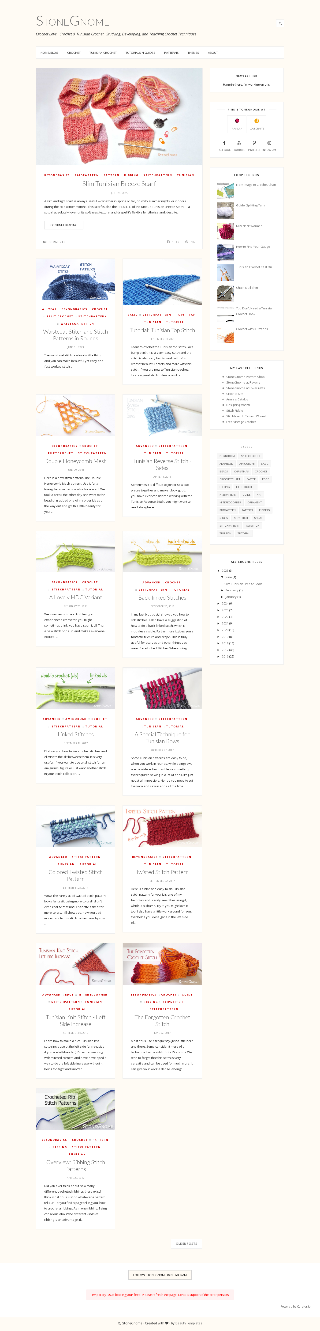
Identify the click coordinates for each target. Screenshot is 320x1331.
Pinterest (254, 150)
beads (224, 471)
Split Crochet (60, 316)
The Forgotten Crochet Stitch (162, 1020)
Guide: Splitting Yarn (250, 205)
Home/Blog (49, 52)
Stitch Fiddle (234, 410)
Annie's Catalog (237, 399)
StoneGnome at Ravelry (243, 382)
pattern (111, 175)
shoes (224, 517)
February (232, 590)
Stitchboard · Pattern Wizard (246, 416)
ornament (254, 502)
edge (69, 994)
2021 (225, 623)
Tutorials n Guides (140, 52)
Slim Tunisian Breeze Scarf (119, 183)
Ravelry (237, 128)
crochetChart (230, 479)
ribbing (131, 175)
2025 (225, 570)
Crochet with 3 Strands (252, 329)
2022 (225, 617)
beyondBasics (57, 175)
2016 (225, 656)
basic (133, 314)
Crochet (74, 52)
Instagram (269, 150)
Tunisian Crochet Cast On (254, 267)
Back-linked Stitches (162, 597)
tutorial (175, 321)
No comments (54, 242)
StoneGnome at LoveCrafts (245, 388)
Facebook (224, 150)
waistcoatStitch (77, 323)
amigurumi (76, 718)
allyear (49, 309)
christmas (241, 471)
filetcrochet (60, 453)
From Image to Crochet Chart (256, 185)
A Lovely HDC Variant (75, 597)
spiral (258, 517)
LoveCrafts (256, 128)
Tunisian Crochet (103, 52)
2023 (225, 610)
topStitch (186, 314)
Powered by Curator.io (295, 1306)
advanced (145, 445)
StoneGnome (73, 20)
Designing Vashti (238, 405)
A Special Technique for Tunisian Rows (162, 737)
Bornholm (227, 455)
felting (225, 486)
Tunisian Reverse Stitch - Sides (162, 464)
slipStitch (173, 1001)
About (213, 52)
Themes (193, 52)
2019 (225, 637)
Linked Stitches (76, 734)
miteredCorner (93, 994)
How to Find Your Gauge (253, 246)
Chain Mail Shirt (247, 287)
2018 (225, 643)
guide (187, 994)
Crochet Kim (234, 394)
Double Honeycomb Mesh (75, 460)
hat (259, 494)
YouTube (239, 150)
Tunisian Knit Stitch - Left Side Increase (76, 1020)
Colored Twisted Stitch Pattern (75, 875)
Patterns (171, 52)
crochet (100, 309)
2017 (225, 650)
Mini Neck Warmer (249, 226)
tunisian (185, 175)
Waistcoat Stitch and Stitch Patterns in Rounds (75, 335)
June (229, 577)
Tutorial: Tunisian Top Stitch (162, 330)
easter (251, 479)
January (231, 597)
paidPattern (87, 175)
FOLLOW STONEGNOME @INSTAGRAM (160, 1275)
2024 (225, 603)
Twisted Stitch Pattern (162, 871)
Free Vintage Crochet (241, 422)
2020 (225, 630)
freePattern (228, 494)
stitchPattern (157, 175)
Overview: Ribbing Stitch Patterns (75, 1165)
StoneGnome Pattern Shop (245, 377)
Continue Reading (63, 225)
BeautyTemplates (188, 1323)
